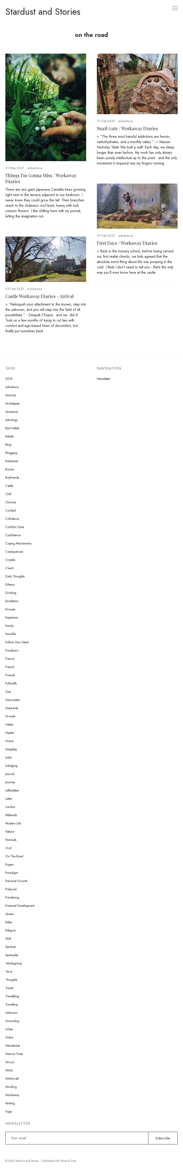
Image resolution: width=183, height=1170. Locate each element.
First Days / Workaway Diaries (127, 243)
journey (10, 782)
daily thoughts (15, 576)
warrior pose (14, 1054)
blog (8, 444)
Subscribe (163, 1138)
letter (8, 798)
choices (10, 502)
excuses (10, 609)
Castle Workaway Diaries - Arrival (39, 296)
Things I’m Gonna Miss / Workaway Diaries (41, 178)
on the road (14, 856)
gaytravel (11, 708)
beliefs (9, 436)
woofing (11, 1087)
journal (9, 774)
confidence (13, 535)
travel (9, 988)
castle (9, 486)
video (9, 1037)
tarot (8, 971)
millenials (11, 815)
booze (9, 469)
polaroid (11, 889)
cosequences (14, 551)
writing (10, 1103)
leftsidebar (12, 790)
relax (8, 922)
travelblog (12, 996)
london (10, 807)
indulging (11, 765)
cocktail (10, 510)
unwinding (12, 1021)
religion (10, 930)
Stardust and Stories (42, 11)
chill (8, 494)
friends (10, 675)
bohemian (11, 461)
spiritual (10, 947)
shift (8, 938)
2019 (8, 379)
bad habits (12, 428)
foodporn (11, 650)
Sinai (73, 1161)
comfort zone (14, 527)
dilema (10, 584)
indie (8, 757)
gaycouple (12, 700)
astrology (11, 420)
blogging (11, 453)
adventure (34, 168)
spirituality (11, 955)
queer (9, 914)
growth (10, 716)
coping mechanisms (18, 543)
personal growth (16, 881)
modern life (13, 823)
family (9, 625)
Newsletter (103, 379)
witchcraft (12, 1078)
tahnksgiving (13, 963)
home (9, 741)
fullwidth (11, 683)
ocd (8, 848)
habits (9, 724)
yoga (8, 1111)
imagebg (11, 749)
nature (9, 831)
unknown (11, 1012)
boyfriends (12, 477)
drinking (10, 593)
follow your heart (17, 642)
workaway (34, 289)
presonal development (19, 905)
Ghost (63, 1161)
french (9, 667)
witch (9, 1070)
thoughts (11, 980)
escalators (11, 601)
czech (9, 568)
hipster (9, 733)
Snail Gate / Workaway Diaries (127, 128)
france (9, 658)
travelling (11, 1004)
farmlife (10, 634)
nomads (10, 840)
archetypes (12, 403)
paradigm (11, 872)
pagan (9, 864)
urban (9, 1029)
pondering (12, 897)
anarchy (10, 395)
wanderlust (12, 1045)
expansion (11, 617)
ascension (11, 411)
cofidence (12, 518)
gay (8, 691)
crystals (10, 560)
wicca (9, 1062)
